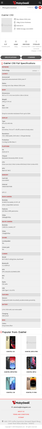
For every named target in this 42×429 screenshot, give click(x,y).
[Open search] (40, 2)
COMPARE (31, 57)
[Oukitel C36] (11, 389)
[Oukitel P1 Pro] (31, 389)
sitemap (21, 417)
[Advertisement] (21, 426)
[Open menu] (2, 2)
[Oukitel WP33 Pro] (31, 348)
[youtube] (40, 7)
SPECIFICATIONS (10, 57)
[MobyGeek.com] (21, 3)
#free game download (9, 8)
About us (21, 411)
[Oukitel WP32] (31, 368)
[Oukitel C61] (11, 348)
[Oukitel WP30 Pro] (11, 368)
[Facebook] (36, 7)
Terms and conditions (21, 414)
